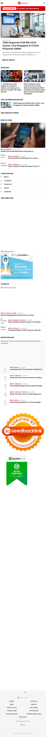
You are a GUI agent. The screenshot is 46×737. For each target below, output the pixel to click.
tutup (25, 692)
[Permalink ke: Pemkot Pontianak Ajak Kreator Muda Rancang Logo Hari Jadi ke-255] (23, 135)
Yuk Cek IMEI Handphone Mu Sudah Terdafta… (26, 386)
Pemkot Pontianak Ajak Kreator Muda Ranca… (17, 151)
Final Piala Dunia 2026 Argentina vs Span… (23, 158)
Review (14, 313)
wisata (6, 188)
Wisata (17, 367)
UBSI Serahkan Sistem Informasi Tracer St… (24, 166)
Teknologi (16, 164)
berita (6, 177)
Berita (3, 149)
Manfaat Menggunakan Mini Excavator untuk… (18, 315)
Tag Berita (7, 181)
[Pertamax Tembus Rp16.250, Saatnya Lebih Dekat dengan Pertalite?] (34, 76)
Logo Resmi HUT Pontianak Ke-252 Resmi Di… (26, 369)
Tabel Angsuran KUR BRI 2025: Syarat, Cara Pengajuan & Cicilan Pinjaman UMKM (20, 45)
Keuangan (8, 149)
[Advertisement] (23, 223)
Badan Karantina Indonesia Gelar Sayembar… (26, 378)
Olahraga (16, 156)
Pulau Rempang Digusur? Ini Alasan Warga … (26, 402)
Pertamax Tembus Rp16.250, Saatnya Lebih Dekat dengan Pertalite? (34, 86)
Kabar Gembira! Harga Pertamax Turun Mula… (25, 322)
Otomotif (8, 313)
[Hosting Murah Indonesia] (7, 251)
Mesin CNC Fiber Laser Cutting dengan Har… (26, 394)
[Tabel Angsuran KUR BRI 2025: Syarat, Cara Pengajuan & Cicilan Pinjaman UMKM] (23, 25)
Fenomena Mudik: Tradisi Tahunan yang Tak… (25, 330)
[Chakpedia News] (23, 3)
